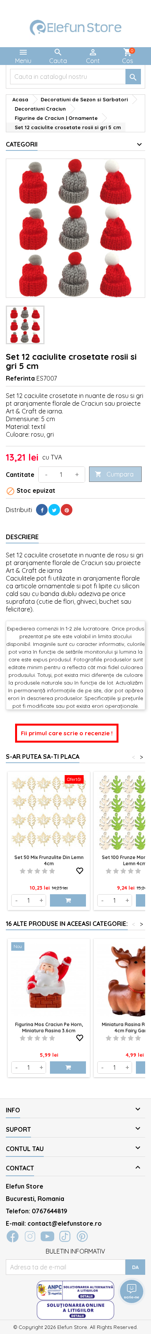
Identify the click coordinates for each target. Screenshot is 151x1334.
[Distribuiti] (42, 510)
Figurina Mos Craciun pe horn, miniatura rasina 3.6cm (49, 1027)
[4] (45, 871)
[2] (30, 871)
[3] (37, 871)
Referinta (20, 378)
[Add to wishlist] (80, 869)
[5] (52, 871)
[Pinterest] (66, 510)
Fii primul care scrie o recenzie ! (67, 733)
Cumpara (114, 474)
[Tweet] (54, 510)
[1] (23, 871)
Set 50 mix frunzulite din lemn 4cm (49, 860)
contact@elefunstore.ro (64, 1223)
